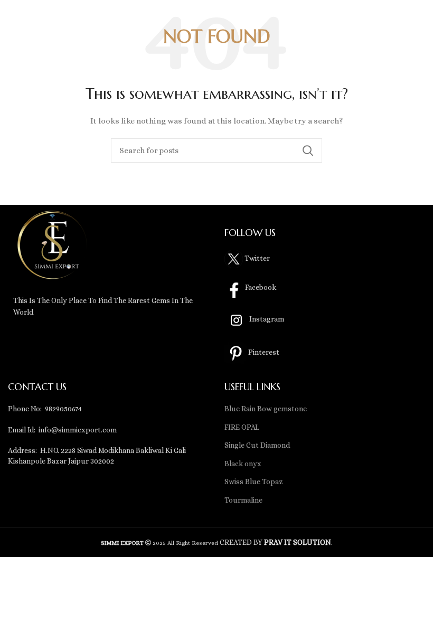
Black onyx (242, 463)
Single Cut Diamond (257, 445)
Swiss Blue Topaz (253, 481)
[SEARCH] (308, 150)
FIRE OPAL (241, 427)
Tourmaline (243, 500)
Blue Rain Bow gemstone (265, 408)
